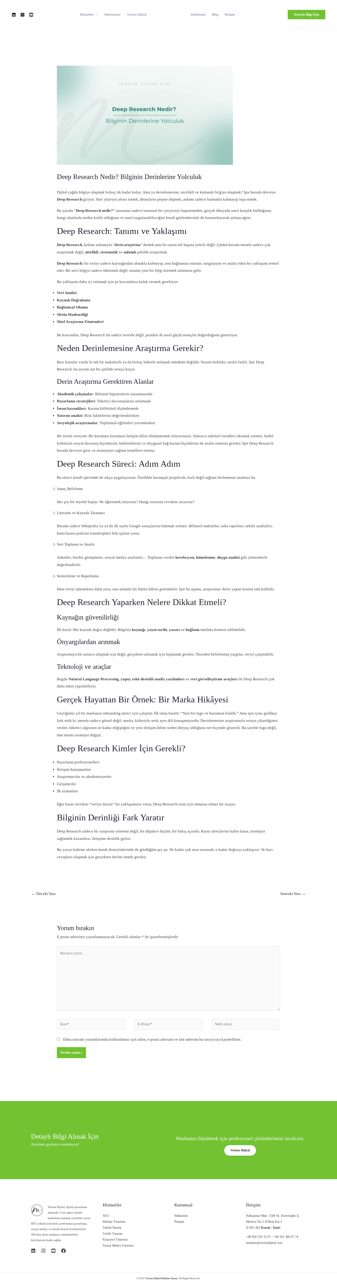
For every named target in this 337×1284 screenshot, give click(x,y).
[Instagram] (22, 15)
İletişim (230, 14)
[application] (96, 14)
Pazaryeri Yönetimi (115, 1239)
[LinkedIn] (14, 15)
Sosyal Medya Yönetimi (118, 1245)
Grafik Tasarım (112, 1233)
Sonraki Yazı (293, 894)
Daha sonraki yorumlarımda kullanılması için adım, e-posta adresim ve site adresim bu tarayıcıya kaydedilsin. (152, 1039)
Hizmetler (87, 14)
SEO (106, 1215)
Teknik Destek (112, 1227)
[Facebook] (63, 1250)
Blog (215, 14)
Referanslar (113, 14)
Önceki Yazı (43, 894)
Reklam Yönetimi (114, 1221)
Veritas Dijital (136, 14)
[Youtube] (31, 15)
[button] (306, 14)
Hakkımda (198, 14)
